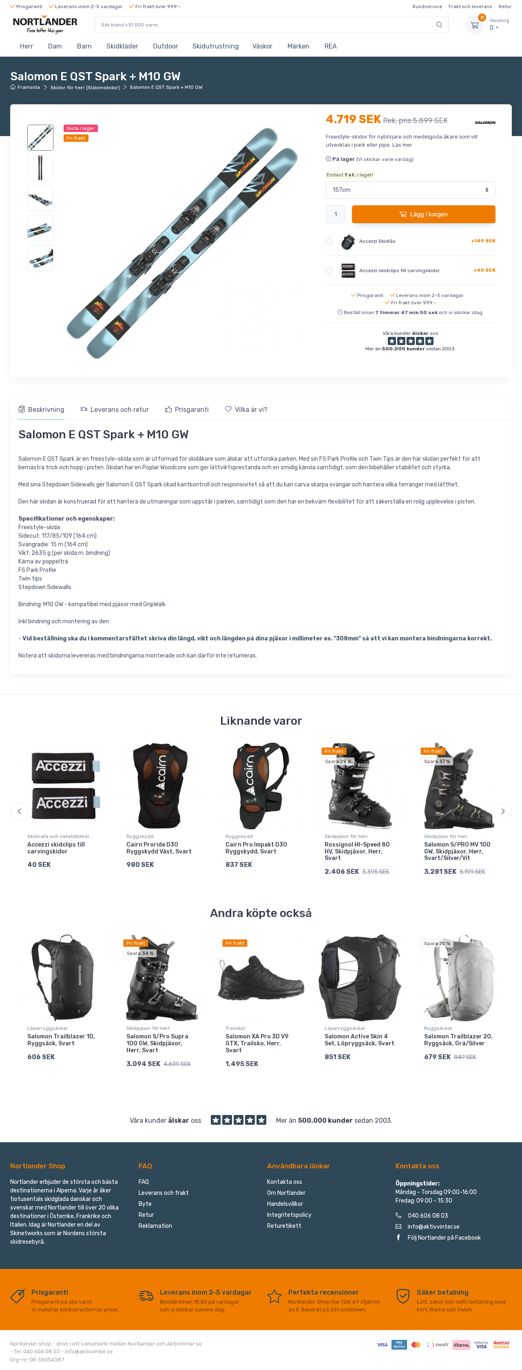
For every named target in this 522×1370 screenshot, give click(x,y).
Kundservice (427, 6)
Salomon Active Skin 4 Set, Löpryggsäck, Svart (359, 1040)
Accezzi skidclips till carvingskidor (399, 270)
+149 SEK (483, 241)
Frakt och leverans (470, 6)
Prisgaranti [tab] (192, 409)
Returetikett (284, 1226)
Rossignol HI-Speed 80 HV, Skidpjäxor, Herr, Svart (357, 851)
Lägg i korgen (429, 214)
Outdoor (165, 46)
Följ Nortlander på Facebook (444, 1237)
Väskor (262, 46)
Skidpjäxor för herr (346, 836)
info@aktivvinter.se (434, 1226)
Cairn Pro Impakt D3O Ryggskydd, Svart (256, 848)
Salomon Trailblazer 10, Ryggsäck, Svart (61, 1040)
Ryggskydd (140, 836)
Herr (26, 46)
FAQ (144, 1182)
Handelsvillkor (285, 1204)
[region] (41, 198)
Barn (84, 46)
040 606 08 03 (428, 1215)
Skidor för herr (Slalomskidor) (85, 87)
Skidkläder (122, 46)
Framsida (29, 87)
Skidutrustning (215, 46)
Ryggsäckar (438, 1028)
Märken (299, 46)
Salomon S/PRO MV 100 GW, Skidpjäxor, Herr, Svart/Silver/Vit (457, 851)
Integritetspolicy (289, 1215)
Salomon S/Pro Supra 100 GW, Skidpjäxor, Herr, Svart (157, 1043)
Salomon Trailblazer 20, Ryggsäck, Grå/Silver (458, 1040)
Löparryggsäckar (47, 1028)
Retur (505, 6)
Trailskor (236, 1028)
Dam (55, 46)
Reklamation (155, 1226)
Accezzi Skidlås (377, 241)
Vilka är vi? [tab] (251, 409)
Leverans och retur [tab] (120, 409)
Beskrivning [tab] (46, 409)
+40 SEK (484, 270)
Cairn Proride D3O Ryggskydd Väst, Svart (159, 848)
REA (331, 46)
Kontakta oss (284, 1182)
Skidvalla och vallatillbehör (58, 836)
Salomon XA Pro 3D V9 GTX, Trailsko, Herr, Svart (257, 1043)
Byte (145, 1204)
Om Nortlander (286, 1193)
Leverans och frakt (164, 1193)
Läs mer (402, 145)
